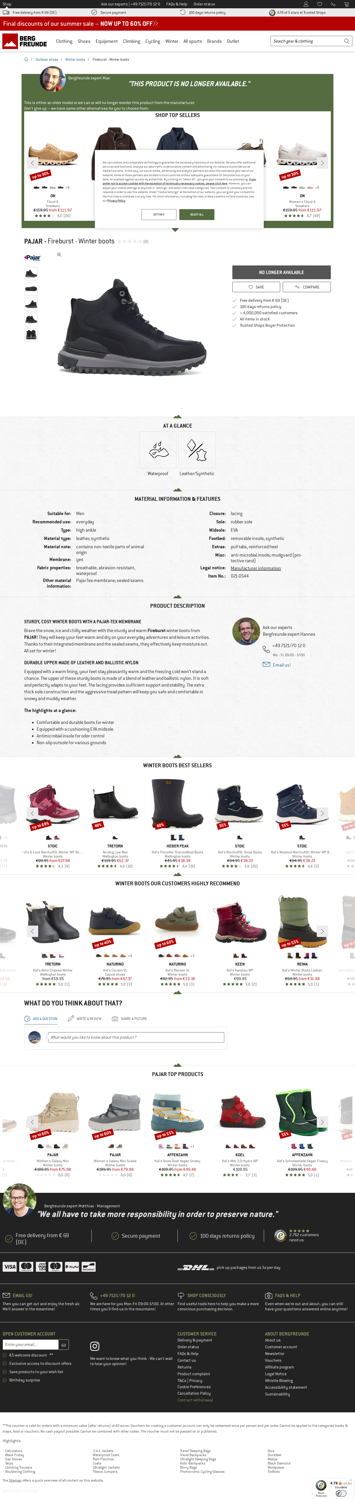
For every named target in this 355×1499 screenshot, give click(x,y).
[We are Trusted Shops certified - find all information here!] (280, 1235)
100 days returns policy (207, 12)
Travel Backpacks (193, 1455)
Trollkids (274, 1471)
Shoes (84, 41)
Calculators (13, 1450)
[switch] (341, 1493)
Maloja (272, 1459)
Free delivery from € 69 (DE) (35, 12)
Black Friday (14, 1455)
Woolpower (276, 1467)
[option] (133, 328)
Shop (7, 4)
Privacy (195, 1380)
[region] (179, 189)
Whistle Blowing (279, 1380)
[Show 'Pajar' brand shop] (32, 258)
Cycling (153, 41)
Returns (185, 1367)
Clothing (64, 41)
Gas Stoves (13, 1459)
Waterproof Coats (106, 1455)
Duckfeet (274, 1455)
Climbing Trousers (18, 1467)
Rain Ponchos (103, 1459)
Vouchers (273, 1360)
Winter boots (75, 59)
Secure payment (113, 12)
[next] (322, 163)
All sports (192, 41)
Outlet (233, 41)
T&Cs (182, 1380)
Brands (214, 41)
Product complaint (194, 1374)
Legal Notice (276, 1374)
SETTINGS (159, 214)
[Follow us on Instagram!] (98, 1347)
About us (273, 1340)
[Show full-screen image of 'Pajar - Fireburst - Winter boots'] (59, 255)
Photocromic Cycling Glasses (202, 1471)
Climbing (131, 41)
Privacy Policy (116, 200)
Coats (97, 1463)
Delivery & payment (195, 1340)
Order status (188, 1347)
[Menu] (350, 1481)
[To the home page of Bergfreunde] (26, 41)
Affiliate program (279, 1367)
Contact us (187, 1360)
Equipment (107, 41)
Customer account (281, 1347)
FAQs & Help (188, 1353)
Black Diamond (279, 1463)
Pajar (33, 241)
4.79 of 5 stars (301, 12)
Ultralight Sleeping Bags (198, 1459)
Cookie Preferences (194, 1387)
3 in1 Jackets (103, 1450)
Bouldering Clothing (20, 1471)
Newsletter (274, 1353)
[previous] (32, 163)
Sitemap (15, 1480)
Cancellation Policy (194, 1393)
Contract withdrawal (195, 1400)
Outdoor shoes (47, 59)
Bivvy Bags (188, 1467)
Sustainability (277, 1394)
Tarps (9, 1463)
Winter (172, 41)
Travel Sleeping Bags (195, 1450)
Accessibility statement (286, 1387)
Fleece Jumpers (105, 1471)
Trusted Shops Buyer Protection (267, 325)
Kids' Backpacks (192, 1463)
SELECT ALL (197, 214)
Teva (271, 1450)
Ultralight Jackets (106, 1467)
